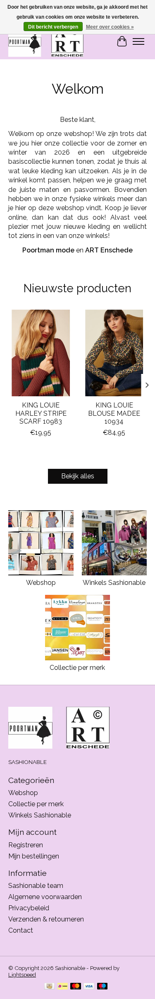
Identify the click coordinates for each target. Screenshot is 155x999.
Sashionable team (35, 886)
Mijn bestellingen (33, 856)
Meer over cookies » (110, 27)
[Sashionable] (45, 41)
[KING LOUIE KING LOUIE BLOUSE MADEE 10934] (114, 353)
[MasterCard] (75, 987)
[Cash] (49, 987)
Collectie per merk (77, 668)
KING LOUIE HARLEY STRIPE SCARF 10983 (41, 413)
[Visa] (88, 987)
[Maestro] (102, 987)
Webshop (41, 583)
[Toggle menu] (138, 41)
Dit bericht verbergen (53, 27)
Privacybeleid (28, 908)
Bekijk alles (77, 476)
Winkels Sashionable (114, 583)
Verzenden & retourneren (46, 919)
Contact (20, 930)
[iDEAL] (62, 987)
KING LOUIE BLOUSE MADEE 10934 (114, 413)
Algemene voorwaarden (45, 897)
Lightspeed (22, 974)
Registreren (25, 845)
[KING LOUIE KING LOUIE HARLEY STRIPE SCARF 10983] (41, 353)
